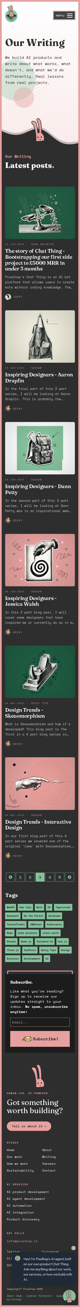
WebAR (10, 907)
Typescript (63, 907)
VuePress (30, 950)
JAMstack (36, 924)
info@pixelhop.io (22, 1241)
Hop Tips (25, 907)
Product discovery (23, 1219)
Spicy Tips (48, 950)
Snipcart (13, 916)
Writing (49, 1156)
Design (65, 950)
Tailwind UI (44, 941)
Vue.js (62, 941)
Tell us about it (29, 1126)
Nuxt (39, 907)
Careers (49, 1163)
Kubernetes (54, 924)
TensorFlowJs (16, 924)
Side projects (27, 933)
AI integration (20, 1212)
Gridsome (54, 916)
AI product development (28, 1192)
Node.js (26, 941)
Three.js (13, 950)
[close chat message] (73, 1248)
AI (49, 907)
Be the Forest (33, 916)
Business (13, 958)
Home (11, 1150)
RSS (10, 1265)
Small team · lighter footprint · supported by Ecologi (38, 1297)
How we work (17, 1163)
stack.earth (50, 933)
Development (32, 958)
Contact (49, 1170)
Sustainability (20, 1170)
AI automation (19, 1205)
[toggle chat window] (69, 1296)
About (47, 1150)
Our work (14, 1156)
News (10, 933)
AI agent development (26, 1198)
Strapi (11, 941)
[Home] (32, 13)
